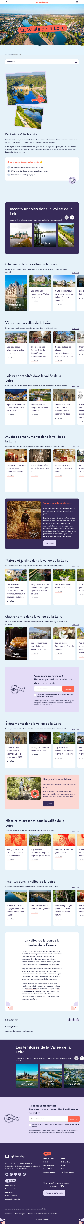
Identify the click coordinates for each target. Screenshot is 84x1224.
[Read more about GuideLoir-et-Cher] (27, 1076)
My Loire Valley (9, 54)
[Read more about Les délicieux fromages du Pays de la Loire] (64, 643)
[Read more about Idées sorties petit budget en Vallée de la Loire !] (40, 407)
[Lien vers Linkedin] (73, 1020)
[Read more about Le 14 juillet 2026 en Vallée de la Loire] (40, 750)
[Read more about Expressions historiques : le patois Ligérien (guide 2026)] (40, 852)
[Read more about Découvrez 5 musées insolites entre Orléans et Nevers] (16, 470)
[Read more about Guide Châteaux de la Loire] (16, 293)
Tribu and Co (45, 1219)
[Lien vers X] (77, 1020)
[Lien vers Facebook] (69, 1020)
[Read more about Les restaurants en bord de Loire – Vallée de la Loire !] (40, 643)
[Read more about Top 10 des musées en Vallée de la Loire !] (40, 470)
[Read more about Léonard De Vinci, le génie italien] (64, 852)
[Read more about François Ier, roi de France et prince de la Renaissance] (16, 852)
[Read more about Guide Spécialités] (16, 643)
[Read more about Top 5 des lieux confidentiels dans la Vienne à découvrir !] (64, 750)
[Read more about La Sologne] (45, 235)
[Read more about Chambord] (21, 235)
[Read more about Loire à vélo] (69, 235)
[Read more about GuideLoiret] (51, 1076)
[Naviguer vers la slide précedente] (67, 217)
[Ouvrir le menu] (6, 2)
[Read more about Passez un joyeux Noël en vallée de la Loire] (64, 470)
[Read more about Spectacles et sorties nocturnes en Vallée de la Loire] (16, 407)
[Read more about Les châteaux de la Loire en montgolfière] (40, 908)
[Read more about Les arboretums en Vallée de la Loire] (64, 587)
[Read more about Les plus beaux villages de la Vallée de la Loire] (16, 347)
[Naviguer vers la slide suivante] (72, 217)
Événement (14, 723)
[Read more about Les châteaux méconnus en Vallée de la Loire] (40, 293)
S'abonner (68, 688)
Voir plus (75, 272)
